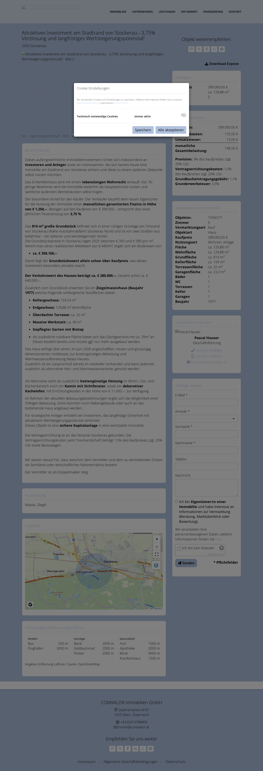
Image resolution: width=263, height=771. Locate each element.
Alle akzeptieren (171, 130)
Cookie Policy (121, 103)
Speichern (143, 130)
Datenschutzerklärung (88, 103)
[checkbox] (183, 115)
